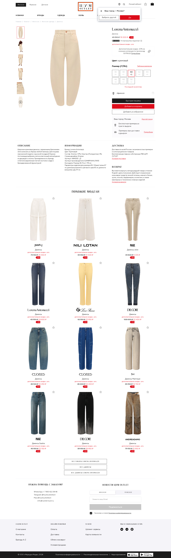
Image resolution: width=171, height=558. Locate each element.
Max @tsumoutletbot (42, 498)
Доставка (55, 534)
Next (27, 68)
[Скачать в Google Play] (146, 555)
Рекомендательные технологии (96, 554)
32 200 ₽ (90, 384)
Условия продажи (58, 545)
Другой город (147, 119)
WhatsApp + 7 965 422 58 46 (45, 492)
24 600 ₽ (42, 319)
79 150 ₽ (34, 255)
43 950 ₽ (34, 319)
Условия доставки (119, 158)
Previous (14, 68)
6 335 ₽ (137, 255)
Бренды (40, 15)
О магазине (21, 529)
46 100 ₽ (34, 384)
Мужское (33, 5)
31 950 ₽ (136, 449)
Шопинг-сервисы (93, 529)
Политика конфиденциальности (67, 554)
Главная (18, 21)
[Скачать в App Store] (132, 555)
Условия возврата (119, 182)
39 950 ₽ (89, 449)
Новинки (20, 15)
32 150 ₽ (136, 384)
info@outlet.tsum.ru (45, 501)
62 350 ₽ (81, 319)
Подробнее (148, 132)
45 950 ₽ (129, 384)
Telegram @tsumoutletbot (44, 495)
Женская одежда (48, 21)
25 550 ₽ (42, 255)
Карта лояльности (93, 534)
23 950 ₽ (89, 319)
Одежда (61, 15)
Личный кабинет (135, 4)
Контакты (20, 534)
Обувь (81, 15)
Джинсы (60, 21)
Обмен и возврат (58, 540)
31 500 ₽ (89, 255)
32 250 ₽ (42, 384)
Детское (45, 5)
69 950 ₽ (81, 255)
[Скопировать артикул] (80, 159)
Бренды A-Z (21, 540)
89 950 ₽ (81, 449)
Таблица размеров (144, 66)
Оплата (54, 529)
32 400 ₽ (137, 319)
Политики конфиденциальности (119, 513)
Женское (20, 5)
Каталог (27, 21)
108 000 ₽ (128, 319)
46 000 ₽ (81, 384)
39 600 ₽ (129, 255)
